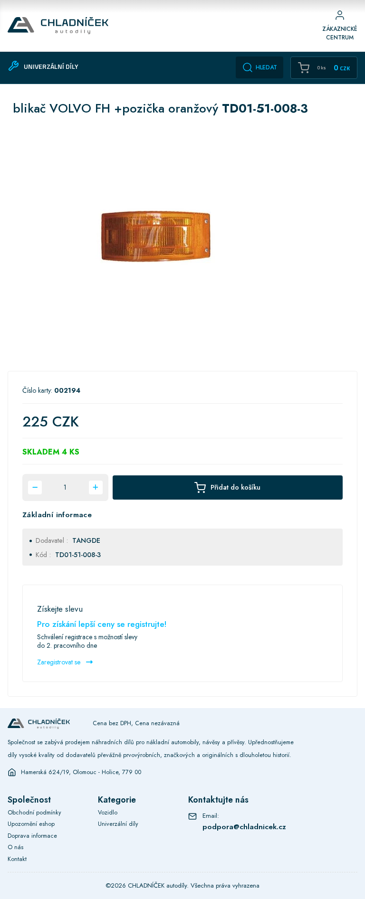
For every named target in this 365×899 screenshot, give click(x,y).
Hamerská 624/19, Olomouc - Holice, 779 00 (81, 772)
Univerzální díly (118, 824)
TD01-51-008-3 (78, 554)
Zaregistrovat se (59, 662)
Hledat (266, 67)
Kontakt (17, 859)
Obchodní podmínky (34, 812)
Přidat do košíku (235, 487)
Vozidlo (107, 812)
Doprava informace (32, 836)
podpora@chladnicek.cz (244, 827)
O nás (15, 847)
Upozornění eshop (31, 824)
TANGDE (86, 540)
